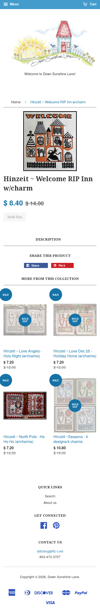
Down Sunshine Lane (63, 576)
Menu (14, 4)
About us (50, 502)
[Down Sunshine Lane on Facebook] (43, 526)
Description (48, 239)
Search (50, 496)
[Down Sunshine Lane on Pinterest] (56, 526)
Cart (93, 4)
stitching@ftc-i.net (50, 551)
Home (15, 101)
